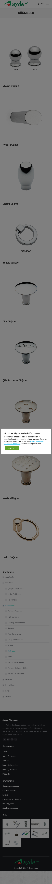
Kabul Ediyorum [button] (12, 448)
